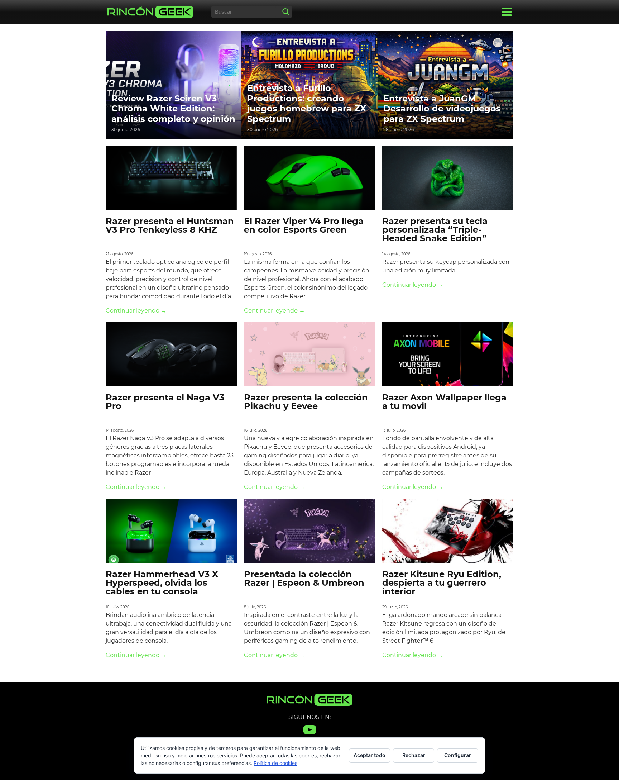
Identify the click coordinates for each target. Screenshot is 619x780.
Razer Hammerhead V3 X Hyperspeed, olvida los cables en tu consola (162, 582)
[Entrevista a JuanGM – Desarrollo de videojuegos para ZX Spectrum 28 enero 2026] (445, 84)
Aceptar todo (369, 755)
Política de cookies (275, 763)
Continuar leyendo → (136, 310)
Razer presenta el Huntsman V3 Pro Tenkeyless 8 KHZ (170, 225)
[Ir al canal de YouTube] (310, 734)
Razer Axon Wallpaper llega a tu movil (444, 401)
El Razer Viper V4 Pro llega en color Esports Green (304, 225)
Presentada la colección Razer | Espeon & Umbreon (304, 578)
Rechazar (413, 755)
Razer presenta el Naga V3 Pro (165, 401)
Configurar (457, 755)
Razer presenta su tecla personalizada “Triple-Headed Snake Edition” (435, 229)
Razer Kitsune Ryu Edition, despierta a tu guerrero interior (441, 582)
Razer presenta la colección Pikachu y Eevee (306, 401)
